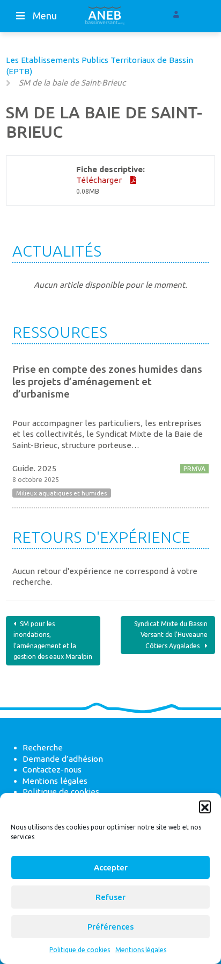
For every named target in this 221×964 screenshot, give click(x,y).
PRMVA (194, 468)
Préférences (110, 926)
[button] (205, 806)
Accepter (111, 867)
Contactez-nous (52, 769)
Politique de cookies (79, 949)
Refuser (110, 897)
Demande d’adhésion (63, 758)
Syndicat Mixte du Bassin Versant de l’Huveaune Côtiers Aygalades (171, 634)
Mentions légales (140, 949)
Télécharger (100, 180)
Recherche (43, 747)
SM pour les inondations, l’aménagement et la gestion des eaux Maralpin (52, 640)
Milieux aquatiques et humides (61, 493)
